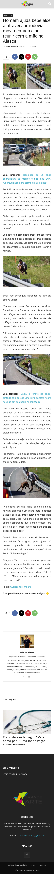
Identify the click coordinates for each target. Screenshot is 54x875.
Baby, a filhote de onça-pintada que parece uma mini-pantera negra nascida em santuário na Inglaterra (27, 397)
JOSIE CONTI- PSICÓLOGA (15, 774)
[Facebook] (15, 57)
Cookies (33, 865)
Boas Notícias (8, 15)
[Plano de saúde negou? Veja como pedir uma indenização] (27, 722)
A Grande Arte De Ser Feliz (14, 745)
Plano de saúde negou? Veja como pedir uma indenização (24, 739)
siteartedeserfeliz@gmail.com (31, 835)
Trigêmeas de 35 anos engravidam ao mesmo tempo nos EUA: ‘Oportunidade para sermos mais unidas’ (27, 178)
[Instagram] (30, 677)
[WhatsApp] (35, 57)
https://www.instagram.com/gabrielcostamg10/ (27, 656)
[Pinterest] (28, 57)
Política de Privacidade (17, 865)
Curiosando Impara (20, 586)
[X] (21, 57)
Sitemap (42, 865)
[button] (5, 4)
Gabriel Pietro (12, 46)
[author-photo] (27, 648)
